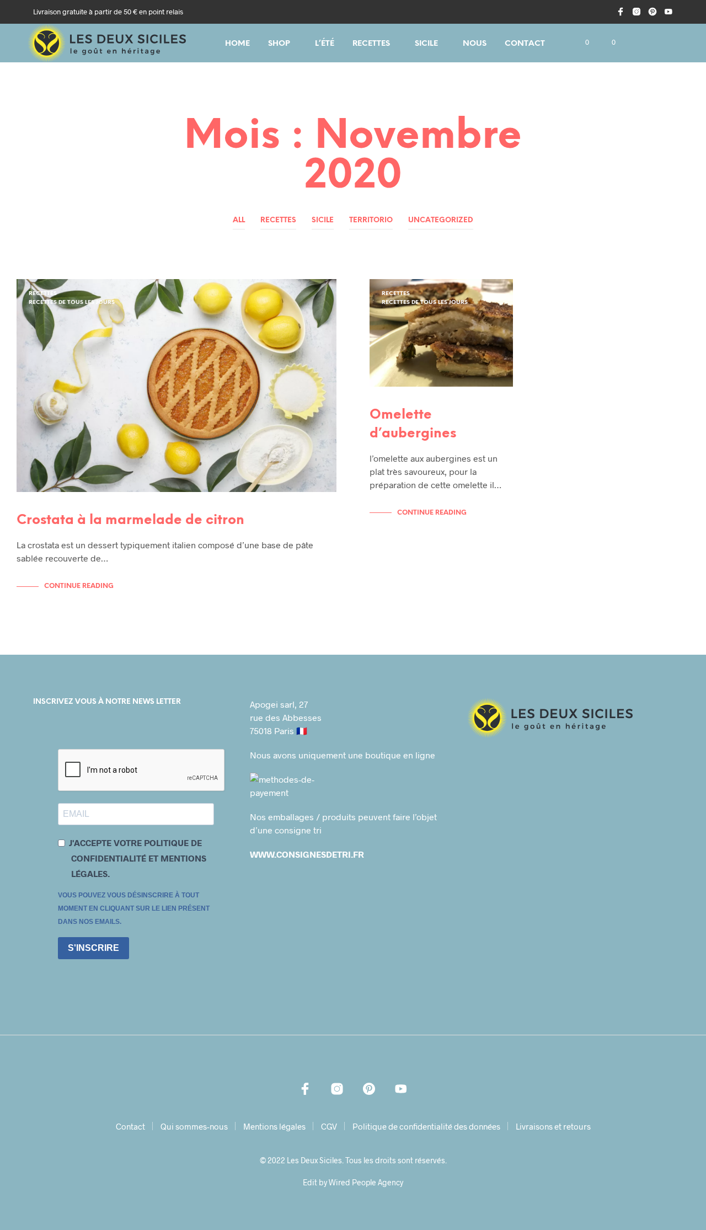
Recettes (371, 44)
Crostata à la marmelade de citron (130, 520)
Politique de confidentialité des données (426, 1126)
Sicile (426, 44)
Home (237, 44)
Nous (474, 44)
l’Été (324, 44)
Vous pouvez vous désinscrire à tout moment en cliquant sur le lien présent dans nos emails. (134, 908)
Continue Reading (79, 586)
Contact (525, 44)
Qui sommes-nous (194, 1126)
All (239, 220)
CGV (329, 1126)
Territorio (371, 220)
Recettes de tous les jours (72, 303)
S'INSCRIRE (93, 948)
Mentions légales (274, 1126)
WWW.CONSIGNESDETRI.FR (307, 854)
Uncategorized (440, 220)
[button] (581, 42)
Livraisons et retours (553, 1126)
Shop (279, 44)
